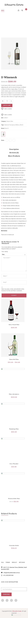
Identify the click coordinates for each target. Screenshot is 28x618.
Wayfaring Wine (14, 429)
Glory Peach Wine (14, 324)
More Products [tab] (14, 156)
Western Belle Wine (14, 498)
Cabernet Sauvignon (9, 125)
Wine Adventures (14, 394)
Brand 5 (7, 128)
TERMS (8, 562)
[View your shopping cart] (25, 10)
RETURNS (22, 562)
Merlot (21, 125)
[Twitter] (10, 140)
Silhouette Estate (16, 611)
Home (5, 22)
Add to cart (6, 105)
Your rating (5, 251)
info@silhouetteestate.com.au (12, 572)
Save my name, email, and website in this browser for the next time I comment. (13, 289)
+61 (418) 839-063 (8, 575)
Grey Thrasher (14, 463)
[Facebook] (7, 140)
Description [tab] (14, 149)
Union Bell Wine (14, 359)
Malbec (17, 125)
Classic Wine (12, 22)
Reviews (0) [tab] (14, 153)
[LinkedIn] (14, 140)
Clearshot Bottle (14, 545)
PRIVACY (14, 562)
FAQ (2, 562)
